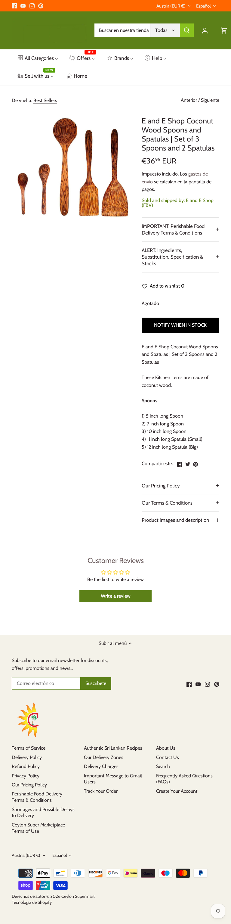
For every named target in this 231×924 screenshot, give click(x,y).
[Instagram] (32, 5)
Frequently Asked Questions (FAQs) (184, 779)
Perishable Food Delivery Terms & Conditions (37, 797)
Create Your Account (176, 791)
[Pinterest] (40, 5)
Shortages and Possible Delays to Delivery (43, 813)
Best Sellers (45, 100)
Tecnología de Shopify (32, 902)
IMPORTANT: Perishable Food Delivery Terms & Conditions (173, 229)
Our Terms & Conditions (167, 503)
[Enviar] (187, 30)
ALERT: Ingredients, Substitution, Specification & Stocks (172, 257)
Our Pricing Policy (161, 486)
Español (203, 6)
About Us (165, 748)
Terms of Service (28, 748)
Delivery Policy (27, 757)
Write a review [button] (116, 596)
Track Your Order (101, 791)
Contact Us (167, 757)
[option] (71, 168)
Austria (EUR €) (171, 6)
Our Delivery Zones (103, 757)
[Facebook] (14, 5)
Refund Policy (26, 766)
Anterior (189, 100)
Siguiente (210, 100)
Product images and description (175, 520)
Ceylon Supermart (78, 896)
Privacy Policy (25, 776)
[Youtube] (23, 5)
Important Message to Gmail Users (113, 779)
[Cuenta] (204, 30)
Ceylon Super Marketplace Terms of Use (38, 828)
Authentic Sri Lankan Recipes (113, 748)
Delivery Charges (101, 766)
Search (163, 766)
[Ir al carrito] (224, 30)
